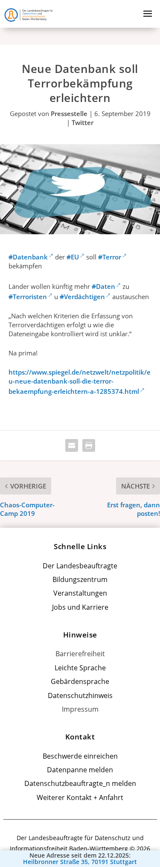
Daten (103, 286)
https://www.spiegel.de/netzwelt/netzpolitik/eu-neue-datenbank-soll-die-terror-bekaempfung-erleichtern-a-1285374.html (80, 382)
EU (73, 257)
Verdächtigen (82, 296)
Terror (109, 257)
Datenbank (28, 257)
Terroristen (28, 296)
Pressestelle (69, 113)
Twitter (82, 122)
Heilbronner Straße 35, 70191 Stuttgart (80, 862)
